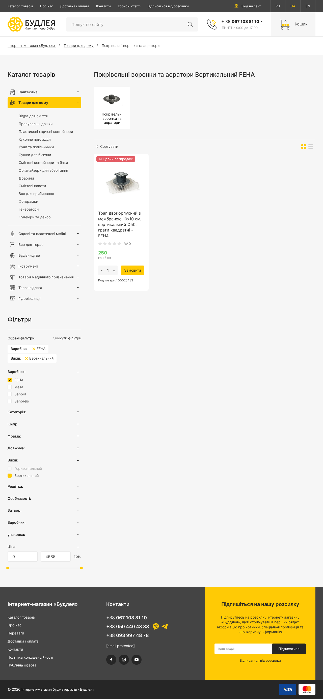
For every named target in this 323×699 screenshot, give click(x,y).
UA (292, 6)
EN (308, 6)
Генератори (29, 209)
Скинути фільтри (67, 338)
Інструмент (28, 266)
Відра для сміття (33, 116)
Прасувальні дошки (35, 124)
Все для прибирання (36, 193)
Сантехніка (28, 92)
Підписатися (289, 649)
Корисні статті (129, 6)
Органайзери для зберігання (43, 170)
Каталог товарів (20, 6)
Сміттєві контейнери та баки (43, 162)
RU (278, 6)
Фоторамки (28, 201)
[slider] (7, 568)
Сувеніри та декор (35, 217)
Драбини (26, 178)
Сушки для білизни (35, 155)
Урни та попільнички (36, 147)
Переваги (16, 633)
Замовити (132, 270)
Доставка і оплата (74, 6)
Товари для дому (33, 102)
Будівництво (29, 255)
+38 (126, 617)
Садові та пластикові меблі (42, 233)
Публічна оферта (22, 665)
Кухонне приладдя (35, 139)
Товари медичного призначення (46, 277)
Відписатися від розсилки (168, 6)
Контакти (103, 6)
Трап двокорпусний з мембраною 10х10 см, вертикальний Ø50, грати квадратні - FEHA (119, 224)
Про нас (46, 6)
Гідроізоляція (29, 298)
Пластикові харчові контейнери (46, 131)
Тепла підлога (30, 287)
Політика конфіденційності (30, 657)
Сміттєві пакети (32, 186)
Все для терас (30, 244)
